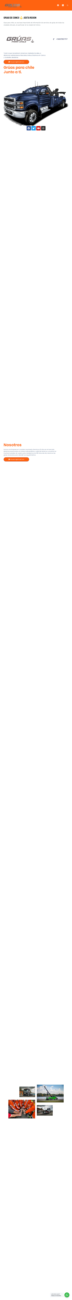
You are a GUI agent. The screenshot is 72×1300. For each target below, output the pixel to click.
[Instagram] (43, 128)
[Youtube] (38, 128)
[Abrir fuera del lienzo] (67, 5)
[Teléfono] (63, 5)
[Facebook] (58, 5)
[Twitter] (33, 128)
